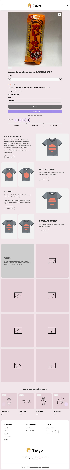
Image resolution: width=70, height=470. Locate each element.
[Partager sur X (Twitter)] (24, 120)
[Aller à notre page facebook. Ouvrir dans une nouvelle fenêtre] (48, 431)
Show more (10, 157)
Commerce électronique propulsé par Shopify (39, 467)
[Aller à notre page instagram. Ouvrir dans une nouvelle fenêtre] (52, 431)
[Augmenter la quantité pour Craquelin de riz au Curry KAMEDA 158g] (60, 79)
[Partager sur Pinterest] (28, 120)
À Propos (6, 431)
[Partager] (16, 120)
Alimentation (7, 437)
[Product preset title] (9, 401)
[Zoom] (59, 14)
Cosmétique (7, 434)
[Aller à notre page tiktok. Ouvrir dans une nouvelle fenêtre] (57, 431)
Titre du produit (5, 411)
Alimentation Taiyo (30, 431)
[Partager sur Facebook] (20, 120)
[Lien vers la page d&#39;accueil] (35, 450)
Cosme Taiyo (28, 428)
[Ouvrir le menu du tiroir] (1, 5)
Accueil (6, 428)
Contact (6, 440)
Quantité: (10, 76)
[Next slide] (66, 404)
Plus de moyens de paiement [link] (35, 115)
